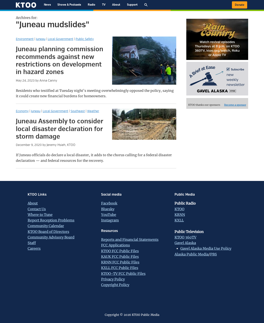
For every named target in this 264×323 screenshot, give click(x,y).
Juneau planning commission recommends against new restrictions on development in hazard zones (59, 60)
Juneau (40, 39)
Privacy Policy (113, 279)
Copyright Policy (115, 285)
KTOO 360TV (185, 237)
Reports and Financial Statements (129, 239)
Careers (34, 248)
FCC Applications (115, 245)
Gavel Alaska (185, 243)
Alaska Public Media (192, 254)
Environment (25, 39)
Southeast (78, 111)
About (33, 203)
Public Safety (85, 39)
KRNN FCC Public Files (120, 262)
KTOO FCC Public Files (120, 251)
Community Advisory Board (51, 237)
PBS (213, 254)
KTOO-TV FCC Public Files (123, 273)
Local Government (60, 39)
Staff (32, 243)
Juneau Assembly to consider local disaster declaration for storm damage (59, 129)
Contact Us (37, 209)
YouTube (108, 214)
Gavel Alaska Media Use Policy (205, 248)
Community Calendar (46, 226)
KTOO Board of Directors (48, 231)
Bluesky (107, 209)
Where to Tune (40, 214)
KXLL (179, 220)
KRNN (180, 214)
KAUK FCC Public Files (120, 256)
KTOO (179, 209)
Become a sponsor (235, 104)
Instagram (110, 220)
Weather (93, 111)
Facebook (109, 203)
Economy (22, 111)
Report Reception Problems (51, 220)
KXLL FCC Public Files (119, 268)
